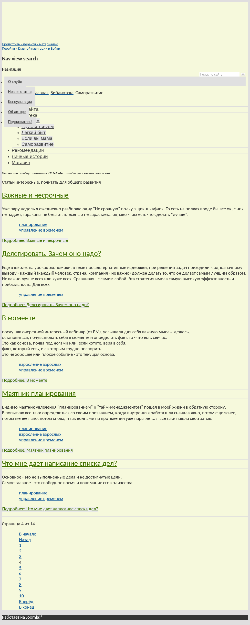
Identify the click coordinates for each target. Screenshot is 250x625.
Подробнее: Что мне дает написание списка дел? (50, 509)
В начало (27, 534)
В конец (26, 607)
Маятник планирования (39, 394)
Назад (25, 540)
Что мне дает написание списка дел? (59, 464)
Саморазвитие (37, 144)
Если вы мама (36, 138)
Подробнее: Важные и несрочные (35, 240)
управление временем (41, 230)
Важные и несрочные (35, 195)
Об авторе (17, 112)
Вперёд (26, 602)
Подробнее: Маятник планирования (37, 450)
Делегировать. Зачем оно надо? (51, 254)
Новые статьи (19, 91)
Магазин (21, 162)
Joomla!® (34, 617)
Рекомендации (28, 150)
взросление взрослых (40, 364)
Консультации (20, 102)
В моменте (18, 318)
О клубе (15, 81)
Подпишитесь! (20, 122)
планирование (33, 225)
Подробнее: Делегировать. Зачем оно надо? (45, 305)
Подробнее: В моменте (24, 380)
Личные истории (30, 156)
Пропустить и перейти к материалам (30, 44)
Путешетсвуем (37, 126)
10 (21, 596)
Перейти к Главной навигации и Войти (31, 49)
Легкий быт (33, 132)
